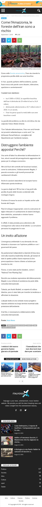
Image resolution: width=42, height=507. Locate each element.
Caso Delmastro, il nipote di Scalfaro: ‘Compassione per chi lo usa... (27, 428)
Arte (6, 498)
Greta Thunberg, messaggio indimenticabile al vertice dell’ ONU (20, 375)
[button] (38, 10)
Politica (3, 469)
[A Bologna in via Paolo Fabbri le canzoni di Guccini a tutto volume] (7, 452)
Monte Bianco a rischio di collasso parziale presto (7, 374)
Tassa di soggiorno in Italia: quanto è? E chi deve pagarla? (34, 375)
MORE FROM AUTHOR (29, 359)
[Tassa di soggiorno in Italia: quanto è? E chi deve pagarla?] (34, 367)
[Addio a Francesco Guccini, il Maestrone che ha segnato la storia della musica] (7, 440)
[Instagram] (21, 410)
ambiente (10, 325)
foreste (29, 325)
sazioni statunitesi (8, 327)
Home (2, 16)
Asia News (11, 320)
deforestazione (20, 325)
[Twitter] (26, 410)
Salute (3, 487)
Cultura (3, 480)
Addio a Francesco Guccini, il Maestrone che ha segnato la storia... (26, 439)
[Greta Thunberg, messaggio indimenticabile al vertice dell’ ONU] (21, 367)
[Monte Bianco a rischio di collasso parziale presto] (7, 367)
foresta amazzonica (17, 73)
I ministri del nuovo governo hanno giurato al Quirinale (9, 348)
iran (35, 325)
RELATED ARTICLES (12, 359)
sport (3, 483)
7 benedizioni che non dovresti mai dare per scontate (33, 348)
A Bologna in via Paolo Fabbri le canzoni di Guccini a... (27, 450)
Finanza (20, 498)
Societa (3, 473)
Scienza (34, 498)
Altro (8, 16)
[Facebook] (16, 410)
